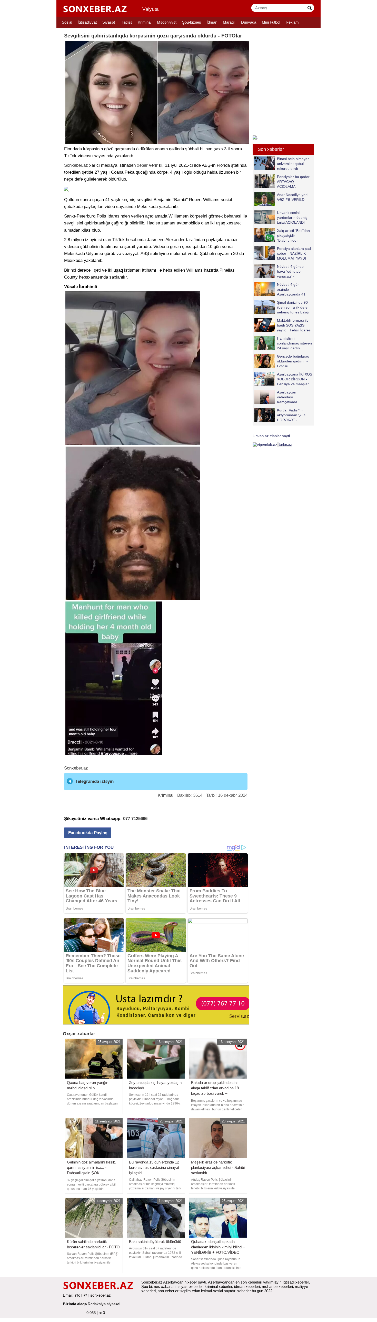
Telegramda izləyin (94, 781)
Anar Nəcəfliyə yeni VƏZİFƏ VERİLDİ (292, 197)
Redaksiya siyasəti (104, 1304)
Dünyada (248, 22)
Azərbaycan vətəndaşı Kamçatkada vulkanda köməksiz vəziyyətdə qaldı (281, 397)
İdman (212, 22)
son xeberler (168, 1291)
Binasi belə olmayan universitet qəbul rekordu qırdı (293, 163)
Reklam (292, 22)
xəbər (142, 165)
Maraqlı (229, 22)
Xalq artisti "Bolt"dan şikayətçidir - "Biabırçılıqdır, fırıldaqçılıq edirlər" (293, 235)
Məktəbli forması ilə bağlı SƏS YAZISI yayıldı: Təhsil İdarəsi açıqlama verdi (294, 325)
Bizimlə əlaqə (75, 1304)
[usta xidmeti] (158, 1004)
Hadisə (126, 22)
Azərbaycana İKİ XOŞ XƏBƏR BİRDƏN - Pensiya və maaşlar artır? (294, 379)
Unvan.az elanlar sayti (271, 436)
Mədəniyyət (166, 22)
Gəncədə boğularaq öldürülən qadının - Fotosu (293, 361)
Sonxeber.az (76, 165)
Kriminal (144, 22)
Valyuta (150, 9)
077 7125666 (135, 818)
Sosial (67, 22)
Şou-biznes (191, 22)
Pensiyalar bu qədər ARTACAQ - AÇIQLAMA (293, 181)
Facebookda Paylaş (87, 832)
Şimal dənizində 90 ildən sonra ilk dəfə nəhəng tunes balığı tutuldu (293, 307)
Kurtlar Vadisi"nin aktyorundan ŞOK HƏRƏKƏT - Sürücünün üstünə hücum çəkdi (280, 415)
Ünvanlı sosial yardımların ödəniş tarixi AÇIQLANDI (292, 217)
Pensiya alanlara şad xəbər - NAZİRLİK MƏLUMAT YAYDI (294, 253)
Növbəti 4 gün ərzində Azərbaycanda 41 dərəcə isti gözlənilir (293, 289)
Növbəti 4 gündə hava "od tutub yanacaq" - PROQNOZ (290, 271)
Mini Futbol (271, 22)
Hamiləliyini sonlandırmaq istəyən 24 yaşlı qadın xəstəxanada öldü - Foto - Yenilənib (283, 343)
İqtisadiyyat (87, 22)
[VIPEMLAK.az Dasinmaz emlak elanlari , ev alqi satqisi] (265, 444)
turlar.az (285, 444)
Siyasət (108, 22)
